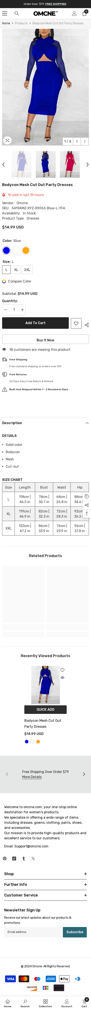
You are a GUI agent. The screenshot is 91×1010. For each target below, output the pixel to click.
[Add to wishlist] (76, 323)
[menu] (4, 13)
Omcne (22, 203)
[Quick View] (62, 677)
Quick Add (45, 709)
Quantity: (10, 301)
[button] (77, 141)
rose (32, 741)
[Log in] (74, 13)
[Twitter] (33, 858)
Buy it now (45, 340)
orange (38, 741)
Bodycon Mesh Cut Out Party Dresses (42, 724)
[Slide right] (84, 774)
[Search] (16, 13)
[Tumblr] (24, 858)
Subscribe (74, 932)
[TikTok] (14, 858)
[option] (45, 87)
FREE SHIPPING (55, 4)
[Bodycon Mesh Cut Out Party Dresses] (45, 685)
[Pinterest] (4, 858)
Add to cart (34, 323)
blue (26, 741)
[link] (23, 627)
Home (6, 23)
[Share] (85, 324)
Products (21, 23)
